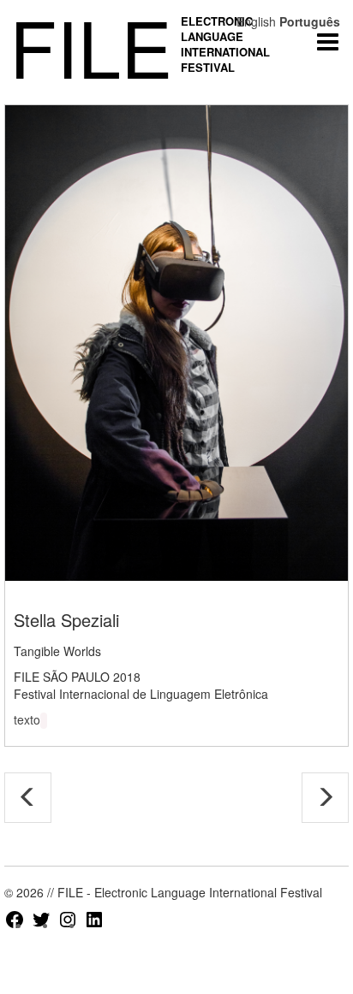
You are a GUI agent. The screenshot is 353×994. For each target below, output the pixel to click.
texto (27, 719)
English (256, 21)
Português (309, 21)
